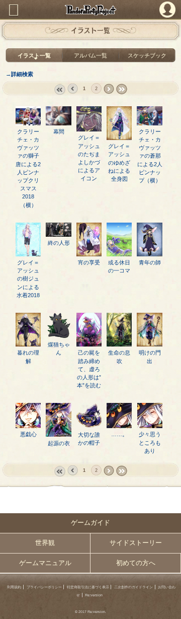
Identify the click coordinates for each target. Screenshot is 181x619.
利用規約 (14, 587)
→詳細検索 (19, 74)
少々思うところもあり (150, 442)
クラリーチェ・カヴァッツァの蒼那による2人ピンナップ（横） (149, 155)
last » (121, 89)
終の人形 (59, 243)
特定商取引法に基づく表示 (88, 587)
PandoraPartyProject (90, 10)
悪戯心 (28, 434)
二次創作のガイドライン (133, 587)
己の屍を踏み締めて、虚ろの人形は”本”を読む (89, 369)
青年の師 (150, 262)
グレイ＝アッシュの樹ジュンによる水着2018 (28, 278)
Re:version (94, 595)
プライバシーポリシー (44, 587)
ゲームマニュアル (45, 563)
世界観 (45, 542)
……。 (119, 434)
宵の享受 (89, 262)
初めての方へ (135, 563)
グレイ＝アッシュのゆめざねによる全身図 (119, 162)
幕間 (58, 131)
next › (109, 89)
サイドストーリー (136, 542)
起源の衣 (59, 443)
